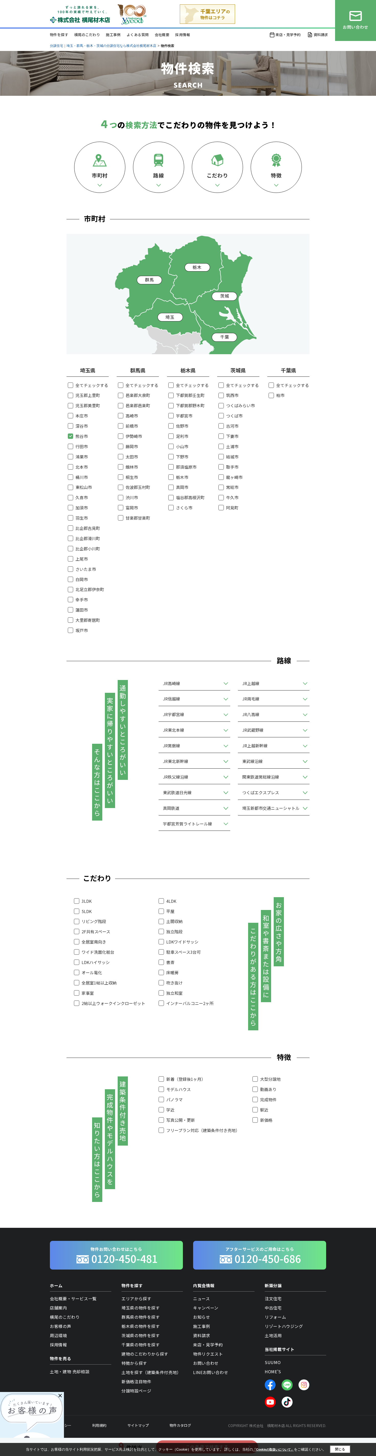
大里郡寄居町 (87, 620)
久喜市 (81, 497)
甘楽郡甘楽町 (138, 518)
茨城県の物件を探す (140, 1335)
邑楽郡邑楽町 (138, 405)
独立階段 (174, 931)
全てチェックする (91, 385)
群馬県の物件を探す (140, 1317)
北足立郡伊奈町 (89, 589)
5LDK (87, 911)
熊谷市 (81, 436)
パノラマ (174, 1099)
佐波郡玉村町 (138, 487)
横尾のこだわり (87, 34)
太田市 (132, 456)
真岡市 (182, 487)
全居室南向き (94, 942)
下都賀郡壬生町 (190, 395)
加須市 (81, 507)
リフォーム (275, 1317)
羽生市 (81, 518)
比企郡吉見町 (87, 528)
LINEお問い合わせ (210, 1372)
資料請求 (321, 34)
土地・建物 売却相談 (69, 1371)
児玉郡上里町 (87, 395)
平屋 (170, 911)
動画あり (268, 1089)
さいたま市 (85, 569)
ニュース (201, 1298)
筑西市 (232, 395)
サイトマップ (138, 1425)
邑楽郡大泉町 (138, 395)
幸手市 (81, 599)
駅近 (264, 1110)
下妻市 (232, 436)
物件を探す (59, 34)
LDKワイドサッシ (182, 942)
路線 (158, 175)
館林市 (132, 467)
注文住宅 (273, 1298)
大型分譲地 (270, 1079)
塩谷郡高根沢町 (190, 497)
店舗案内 (58, 1308)
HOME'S (273, 1371)
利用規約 (99, 1425)
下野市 (182, 456)
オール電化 (92, 972)
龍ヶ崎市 (234, 477)
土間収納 (174, 921)
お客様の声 (60, 1326)
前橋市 (132, 426)
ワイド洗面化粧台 (98, 952)
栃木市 (182, 477)
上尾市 (81, 559)
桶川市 (81, 477)
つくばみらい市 (240, 405)
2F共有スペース (96, 931)
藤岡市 (132, 446)
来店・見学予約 (288, 34)
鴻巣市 (81, 456)
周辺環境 (58, 1335)
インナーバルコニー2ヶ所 (190, 1003)
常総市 (232, 487)
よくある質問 (138, 34)
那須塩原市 (186, 467)
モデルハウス (178, 1089)
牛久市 (232, 497)
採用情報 (182, 34)
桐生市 (132, 477)
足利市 (182, 436)
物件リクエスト (208, 1354)
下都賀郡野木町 (190, 405)
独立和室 (174, 993)
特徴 (276, 175)
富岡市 (132, 507)
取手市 (232, 467)
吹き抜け (174, 983)
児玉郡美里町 (87, 405)
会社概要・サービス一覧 (73, 1298)
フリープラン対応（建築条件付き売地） (203, 1130)
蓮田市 (81, 610)
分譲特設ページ (136, 1391)
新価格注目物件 (136, 1381)
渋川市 (132, 497)
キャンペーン (205, 1308)
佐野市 (182, 426)
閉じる (340, 1449)
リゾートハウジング (284, 1326)
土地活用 (273, 1335)
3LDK (87, 901)
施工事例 (113, 34)
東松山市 (83, 487)
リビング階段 (94, 921)
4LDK (171, 901)
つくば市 (234, 415)
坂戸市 (81, 630)
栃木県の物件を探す (140, 1326)
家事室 (88, 993)
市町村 (100, 175)
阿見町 (232, 507)
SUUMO (273, 1362)
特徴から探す (134, 1363)
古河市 (232, 426)
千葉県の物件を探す (140, 1345)
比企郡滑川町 (87, 538)
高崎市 (132, 415)
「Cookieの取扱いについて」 (273, 1449)
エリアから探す (136, 1298)
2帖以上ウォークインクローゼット (113, 1003)
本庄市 (81, 415)
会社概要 (162, 34)
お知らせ (201, 1317)
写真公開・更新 (180, 1120)
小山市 (182, 446)
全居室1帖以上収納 (99, 983)
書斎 (170, 962)
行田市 (81, 446)
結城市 (232, 456)
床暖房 (172, 972)
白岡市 (81, 579)
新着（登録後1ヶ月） (185, 1079)
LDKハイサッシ (96, 962)
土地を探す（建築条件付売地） (151, 1372)
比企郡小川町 (87, 548)
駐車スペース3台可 (183, 952)
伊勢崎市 (134, 436)
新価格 (266, 1120)
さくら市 (184, 507)
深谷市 (81, 426)
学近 (170, 1110)
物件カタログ (180, 1425)
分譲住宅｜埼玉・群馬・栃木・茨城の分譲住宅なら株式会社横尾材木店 (103, 46)
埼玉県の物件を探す (140, 1308)
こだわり (217, 175)
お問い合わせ (206, 1363)
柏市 (280, 395)
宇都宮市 (184, 415)
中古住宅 (273, 1308)
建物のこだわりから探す (144, 1354)
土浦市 (232, 446)
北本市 (81, 467)
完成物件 (268, 1099)
